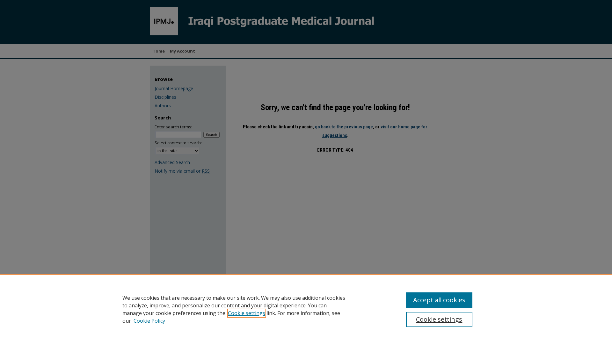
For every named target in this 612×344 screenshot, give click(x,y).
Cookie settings (246, 313)
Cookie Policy (149, 320)
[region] (306, 309)
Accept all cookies (439, 300)
